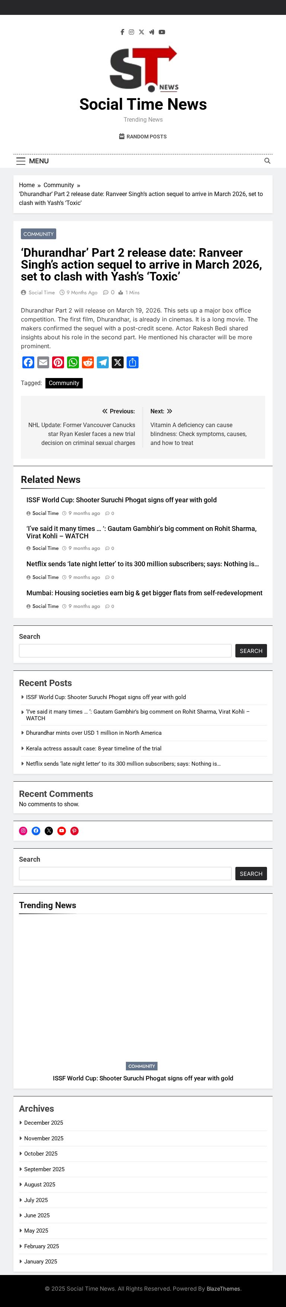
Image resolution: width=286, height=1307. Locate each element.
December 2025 (43, 1122)
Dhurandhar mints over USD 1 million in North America (94, 733)
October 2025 (40, 1153)
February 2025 (41, 1246)
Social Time (42, 292)
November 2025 (43, 1138)
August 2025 (39, 1184)
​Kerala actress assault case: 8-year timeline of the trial (94, 748)
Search (29, 636)
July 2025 (36, 1200)
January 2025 (40, 1261)
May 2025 (36, 1230)
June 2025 (37, 1215)
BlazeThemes (223, 1288)
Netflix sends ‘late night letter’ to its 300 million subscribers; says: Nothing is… (142, 564)
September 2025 (44, 1169)
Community (38, 234)
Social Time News (143, 104)
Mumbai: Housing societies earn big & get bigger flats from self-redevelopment (144, 593)
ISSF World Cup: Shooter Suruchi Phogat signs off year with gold (121, 500)
